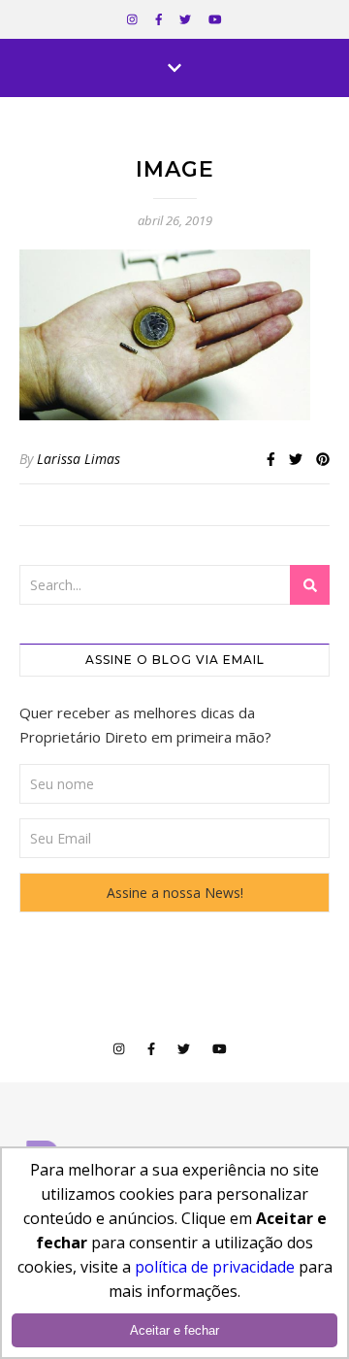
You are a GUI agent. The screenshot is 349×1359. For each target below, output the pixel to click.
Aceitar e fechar (174, 1330)
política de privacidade (215, 1266)
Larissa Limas (78, 458)
